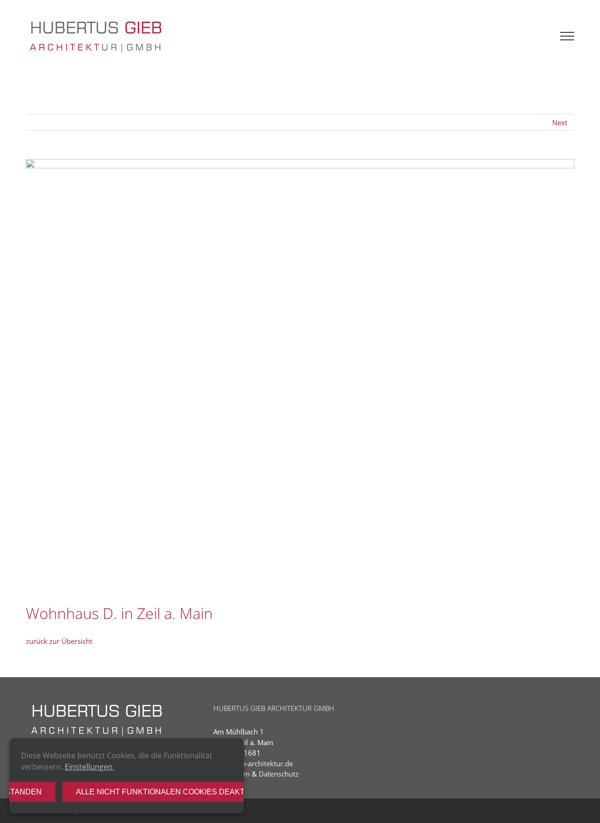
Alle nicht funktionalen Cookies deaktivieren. (176, 792)
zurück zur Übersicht (59, 641)
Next (559, 122)
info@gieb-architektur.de (253, 763)
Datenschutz (279, 773)
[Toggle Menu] (567, 36)
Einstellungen (89, 767)
